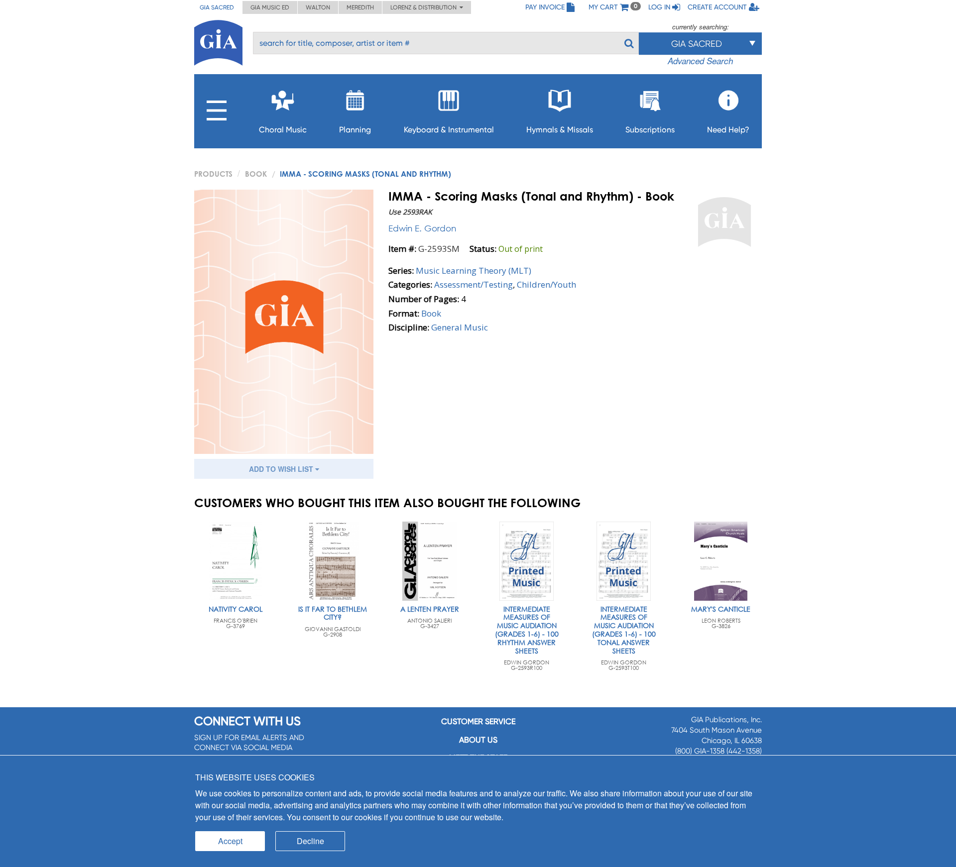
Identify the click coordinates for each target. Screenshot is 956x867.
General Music (459, 327)
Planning (355, 129)
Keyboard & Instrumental (449, 129)
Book (256, 173)
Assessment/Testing (473, 284)
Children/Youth (546, 284)
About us (478, 740)
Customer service (478, 721)
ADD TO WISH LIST (282, 469)
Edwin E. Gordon (422, 228)
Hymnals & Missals (559, 129)
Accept (230, 841)
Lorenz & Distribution (425, 7)
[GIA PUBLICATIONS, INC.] (218, 41)
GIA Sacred (217, 7)
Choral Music (283, 129)
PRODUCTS (213, 173)
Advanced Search (700, 61)
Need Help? (728, 129)
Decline (310, 841)
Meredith (360, 7)
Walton (318, 7)
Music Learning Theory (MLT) (473, 270)
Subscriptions (650, 129)
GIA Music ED (269, 7)
